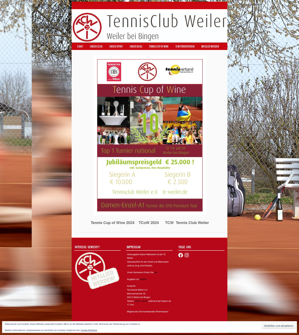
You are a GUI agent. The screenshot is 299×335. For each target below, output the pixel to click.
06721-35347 (141, 300)
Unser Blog (136, 46)
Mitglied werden (210, 46)
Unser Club (96, 46)
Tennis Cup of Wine (159, 46)
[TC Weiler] (149, 27)
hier (156, 272)
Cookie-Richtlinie (89, 330)
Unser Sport (116, 46)
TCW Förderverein (184, 46)
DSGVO (143, 279)
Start (80, 46)
